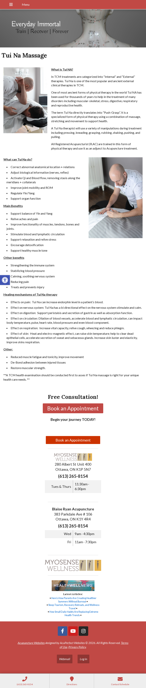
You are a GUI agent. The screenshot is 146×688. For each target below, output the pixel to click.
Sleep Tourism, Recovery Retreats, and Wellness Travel (73, 606)
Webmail (64, 659)
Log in (83, 659)
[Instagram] (83, 631)
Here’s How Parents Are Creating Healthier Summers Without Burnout (73, 600)
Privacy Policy (77, 647)
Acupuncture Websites (31, 643)
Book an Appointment (73, 440)
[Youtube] (73, 631)
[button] (5, 280)
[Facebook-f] (62, 631)
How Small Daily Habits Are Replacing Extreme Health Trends (73, 613)
